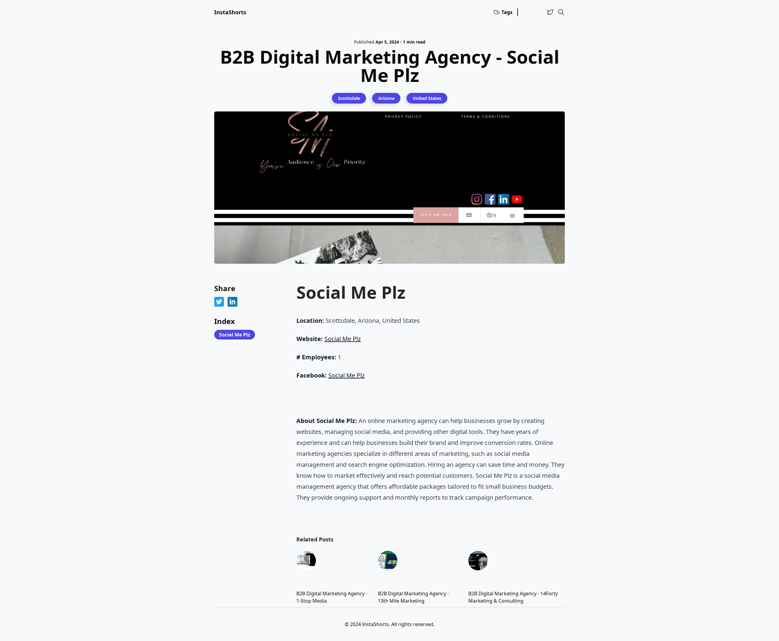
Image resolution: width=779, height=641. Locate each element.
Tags (506, 12)
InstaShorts (230, 12)
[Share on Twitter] (219, 302)
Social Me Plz (234, 334)
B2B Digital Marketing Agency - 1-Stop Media (331, 597)
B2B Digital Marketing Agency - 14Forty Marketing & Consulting (513, 597)
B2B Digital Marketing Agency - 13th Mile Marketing (413, 597)
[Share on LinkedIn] (232, 302)
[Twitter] (550, 12)
